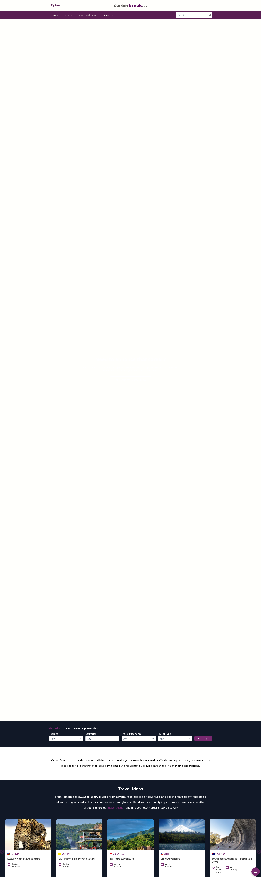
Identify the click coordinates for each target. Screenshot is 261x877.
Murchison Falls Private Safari (76, 858)
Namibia (15, 853)
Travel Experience (132, 733)
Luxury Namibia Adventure (23, 858)
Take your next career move (131, 379)
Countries (90, 733)
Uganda (66, 853)
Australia (220, 853)
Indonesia (118, 853)
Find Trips (54, 728)
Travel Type (164, 733)
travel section (116, 807)
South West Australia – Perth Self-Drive (232, 860)
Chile (166, 853)
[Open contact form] (255, 871)
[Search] (210, 15)
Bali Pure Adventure (122, 858)
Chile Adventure (170, 858)
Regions (53, 733)
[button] (57, 5)
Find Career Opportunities (82, 728)
